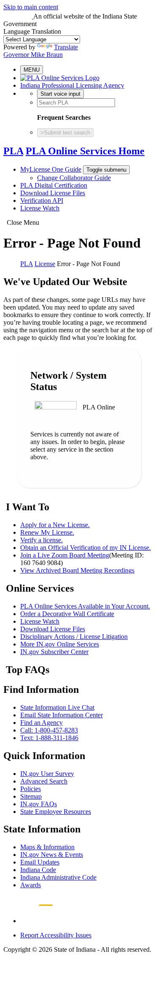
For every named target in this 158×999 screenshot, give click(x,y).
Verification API (41, 200)
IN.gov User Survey (47, 773)
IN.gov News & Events (51, 854)
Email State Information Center (61, 715)
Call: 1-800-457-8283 (49, 730)
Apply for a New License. (55, 524)
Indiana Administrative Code (58, 877)
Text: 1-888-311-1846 (49, 737)
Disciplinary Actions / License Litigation (74, 636)
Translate (66, 47)
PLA (13, 150)
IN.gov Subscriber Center (54, 651)
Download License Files (52, 193)
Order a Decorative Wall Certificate (67, 613)
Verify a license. (41, 540)
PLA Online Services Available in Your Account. (85, 606)
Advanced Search (43, 781)
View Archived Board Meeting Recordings (77, 570)
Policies (30, 788)
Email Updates (39, 862)
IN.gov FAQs (38, 804)
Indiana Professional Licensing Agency (72, 85)
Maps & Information (47, 847)
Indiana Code (38, 869)
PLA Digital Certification (53, 185)
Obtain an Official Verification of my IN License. (85, 547)
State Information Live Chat (57, 707)
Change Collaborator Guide (74, 177)
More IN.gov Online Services (59, 644)
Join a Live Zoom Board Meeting (64, 555)
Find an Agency (41, 722)
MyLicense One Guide (50, 169)
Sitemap (31, 796)
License (45, 263)
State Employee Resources (55, 811)
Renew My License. (47, 532)
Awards (30, 885)
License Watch (39, 208)
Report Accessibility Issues (55, 935)
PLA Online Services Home (85, 150)
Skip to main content (30, 7)
